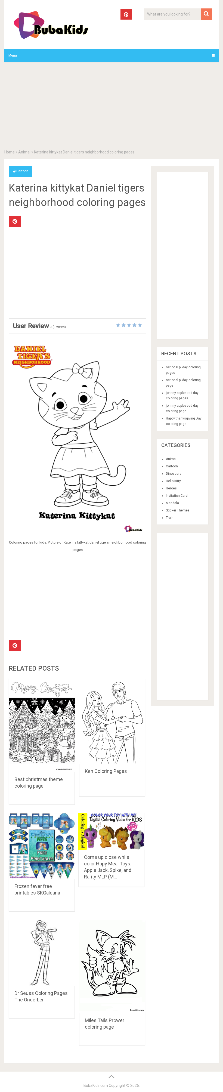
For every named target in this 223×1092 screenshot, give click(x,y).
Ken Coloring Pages (106, 771)
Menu (12, 55)
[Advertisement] (112, 107)
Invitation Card (177, 496)
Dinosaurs (173, 474)
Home (9, 152)
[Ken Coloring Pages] (112, 721)
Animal (24, 152)
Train (170, 518)
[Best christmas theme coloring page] (42, 725)
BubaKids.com (95, 1085)
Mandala (172, 503)
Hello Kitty (173, 481)
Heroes (171, 488)
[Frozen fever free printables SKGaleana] (42, 846)
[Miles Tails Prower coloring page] (112, 966)
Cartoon (22, 171)
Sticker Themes (178, 510)
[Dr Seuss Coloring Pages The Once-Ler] (42, 953)
